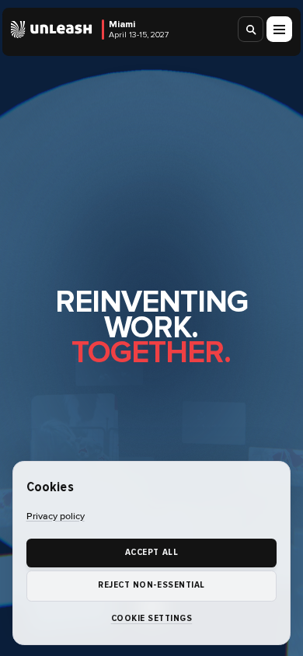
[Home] (51, 29)
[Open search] (251, 29)
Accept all (151, 552)
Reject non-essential (151, 585)
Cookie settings (152, 618)
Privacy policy (55, 516)
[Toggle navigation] (279, 29)
